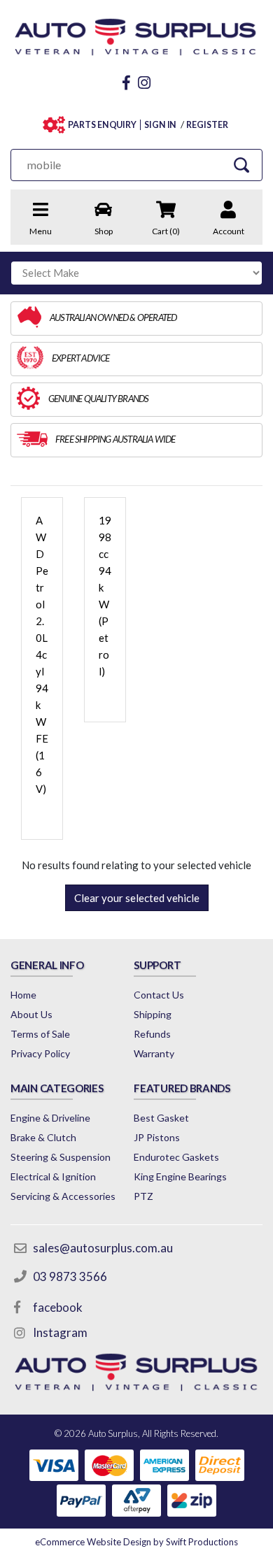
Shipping (153, 1014)
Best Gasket (161, 1118)
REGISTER (206, 125)
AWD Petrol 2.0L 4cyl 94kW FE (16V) (42, 654)
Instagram (60, 1332)
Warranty (154, 1053)
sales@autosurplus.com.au (103, 1247)
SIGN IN (160, 125)
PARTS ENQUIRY (102, 125)
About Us (31, 1014)
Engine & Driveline (50, 1118)
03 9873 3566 (70, 1276)
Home (23, 995)
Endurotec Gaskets (176, 1157)
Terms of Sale (40, 1034)
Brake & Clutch (43, 1137)
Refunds (152, 1034)
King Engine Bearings (180, 1176)
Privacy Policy (40, 1053)
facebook (58, 1307)
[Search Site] (242, 164)
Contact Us (159, 995)
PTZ (143, 1196)
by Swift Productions (136, 1541)
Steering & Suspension (60, 1157)
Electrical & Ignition (53, 1176)
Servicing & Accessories (62, 1196)
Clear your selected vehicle (137, 898)
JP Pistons (157, 1137)
